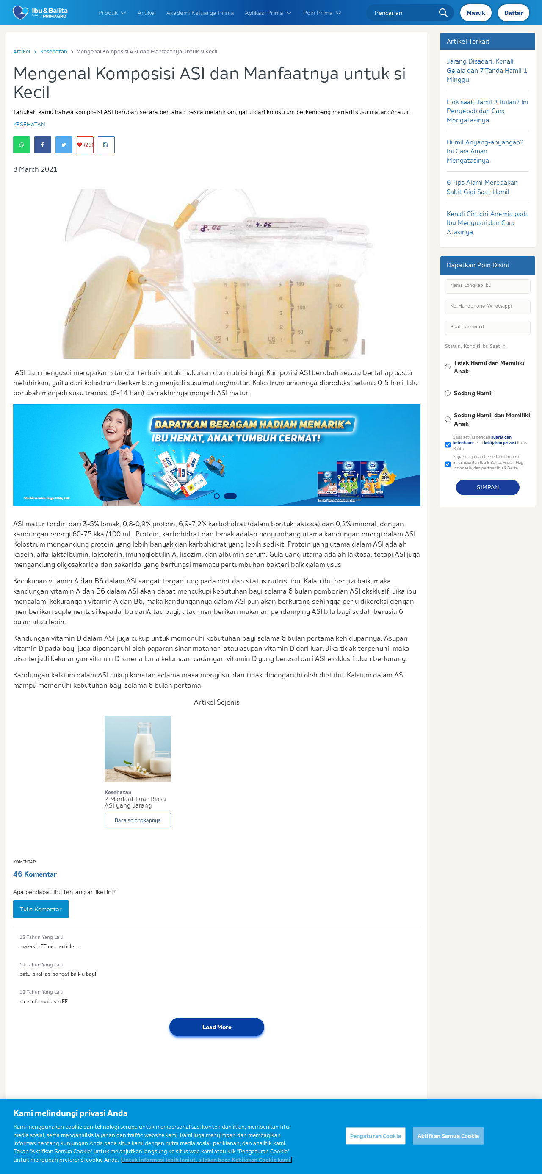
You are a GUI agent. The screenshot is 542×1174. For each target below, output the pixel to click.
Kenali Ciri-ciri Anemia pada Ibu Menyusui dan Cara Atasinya (488, 223)
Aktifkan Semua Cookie (448, 1135)
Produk (108, 13)
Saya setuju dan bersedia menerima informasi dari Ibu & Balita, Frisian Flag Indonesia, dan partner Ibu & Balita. (488, 462)
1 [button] (217, 496)
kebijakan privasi (500, 442)
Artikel (147, 13)
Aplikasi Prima (264, 13)
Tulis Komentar (41, 909)
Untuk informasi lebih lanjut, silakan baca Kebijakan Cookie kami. (206, 1159)
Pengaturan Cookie (375, 1135)
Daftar (513, 13)
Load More (217, 1027)
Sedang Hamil (473, 393)
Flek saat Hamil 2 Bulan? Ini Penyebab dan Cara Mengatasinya (487, 111)
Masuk (476, 13)
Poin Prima (318, 13)
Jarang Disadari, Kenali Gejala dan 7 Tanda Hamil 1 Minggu (487, 70)
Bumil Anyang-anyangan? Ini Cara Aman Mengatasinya (485, 151)
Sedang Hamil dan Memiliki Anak (492, 419)
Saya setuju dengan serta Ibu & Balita (490, 443)
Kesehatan (53, 51)
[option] (216, 455)
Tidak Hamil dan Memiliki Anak (489, 367)
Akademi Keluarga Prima (200, 13)
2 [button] (230, 496)
